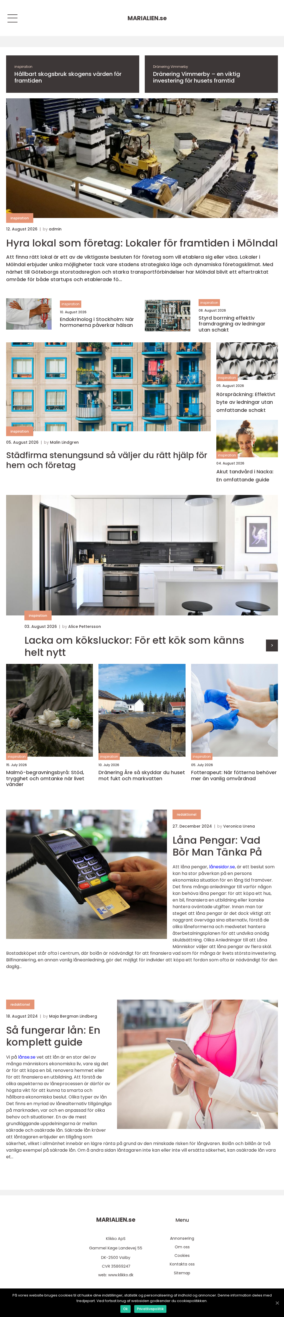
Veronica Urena (239, 826)
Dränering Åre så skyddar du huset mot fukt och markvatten (141, 775)
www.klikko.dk (120, 1275)
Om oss (182, 1247)
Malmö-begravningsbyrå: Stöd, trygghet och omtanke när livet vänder (45, 778)
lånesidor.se (222, 867)
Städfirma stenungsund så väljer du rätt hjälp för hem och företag (106, 460)
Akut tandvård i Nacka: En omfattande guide (244, 475)
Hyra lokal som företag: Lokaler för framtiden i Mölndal (142, 243)
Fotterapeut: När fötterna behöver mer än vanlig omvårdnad (234, 775)
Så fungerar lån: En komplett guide (53, 1036)
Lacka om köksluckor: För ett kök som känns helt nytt (134, 646)
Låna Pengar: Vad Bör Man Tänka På (217, 846)
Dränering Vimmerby (170, 66)
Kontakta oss (182, 1264)
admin (55, 229)
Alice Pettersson (84, 626)
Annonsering (182, 1238)
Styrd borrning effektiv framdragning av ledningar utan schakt (232, 324)
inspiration (23, 66)
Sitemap (182, 1273)
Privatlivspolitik (150, 1308)
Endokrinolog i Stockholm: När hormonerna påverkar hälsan (97, 322)
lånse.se (27, 1057)
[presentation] (272, 645)
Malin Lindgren (64, 442)
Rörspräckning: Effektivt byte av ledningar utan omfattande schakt (245, 402)
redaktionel (186, 814)
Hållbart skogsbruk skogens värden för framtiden (67, 77)
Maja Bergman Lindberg (73, 1016)
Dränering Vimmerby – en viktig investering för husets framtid (196, 77)
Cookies (182, 1255)
